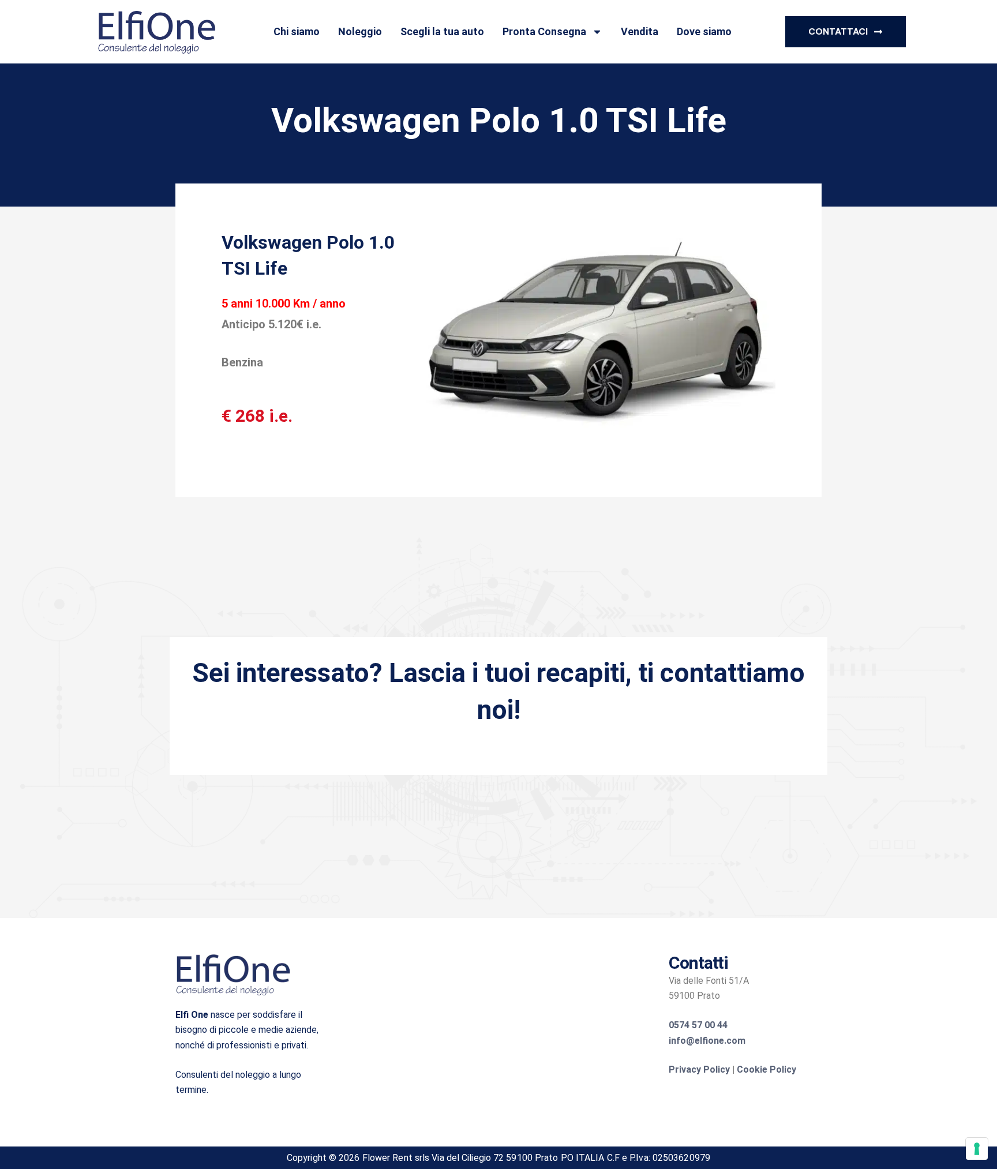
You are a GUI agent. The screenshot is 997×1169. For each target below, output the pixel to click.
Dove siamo (704, 31)
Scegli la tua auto (442, 31)
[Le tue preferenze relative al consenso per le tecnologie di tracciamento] (977, 1149)
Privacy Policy (699, 1069)
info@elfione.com (707, 1040)
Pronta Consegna (544, 31)
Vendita (639, 31)
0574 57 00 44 (698, 1025)
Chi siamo (296, 31)
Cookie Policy (766, 1069)
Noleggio (360, 31)
